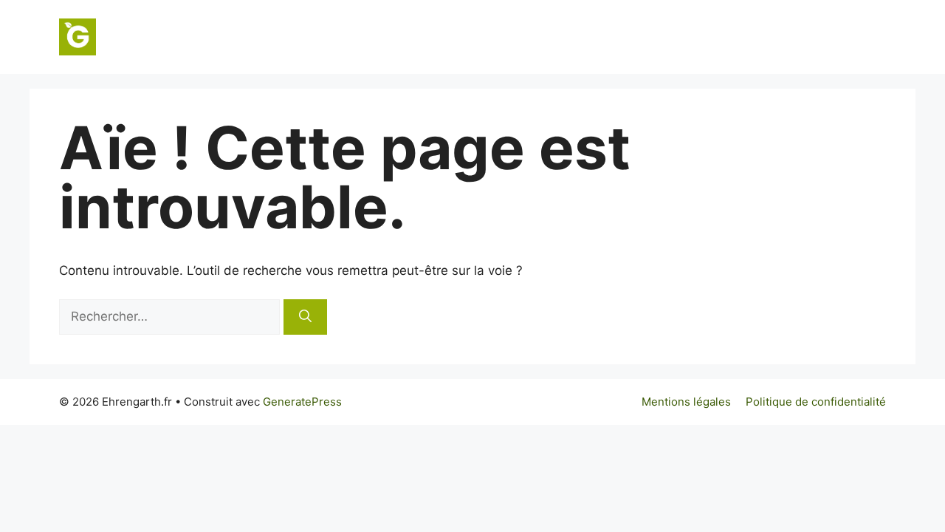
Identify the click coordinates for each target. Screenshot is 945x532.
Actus (856, 37)
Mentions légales (686, 402)
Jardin (590, 37)
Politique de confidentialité (816, 402)
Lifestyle (790, 37)
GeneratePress (302, 402)
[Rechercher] (305, 317)
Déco (724, 37)
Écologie (658, 37)
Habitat (526, 37)
